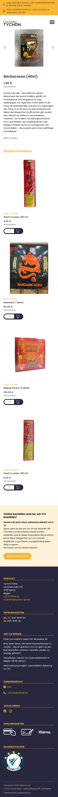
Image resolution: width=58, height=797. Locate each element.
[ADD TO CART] (17, 230)
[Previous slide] (5, 47)
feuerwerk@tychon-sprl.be (17, 599)
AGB (16, 785)
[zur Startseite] (12, 22)
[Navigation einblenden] (52, 22)
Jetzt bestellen (17, 556)
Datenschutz (25, 785)
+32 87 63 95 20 (11, 596)
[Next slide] (53, 47)
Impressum (8, 785)
